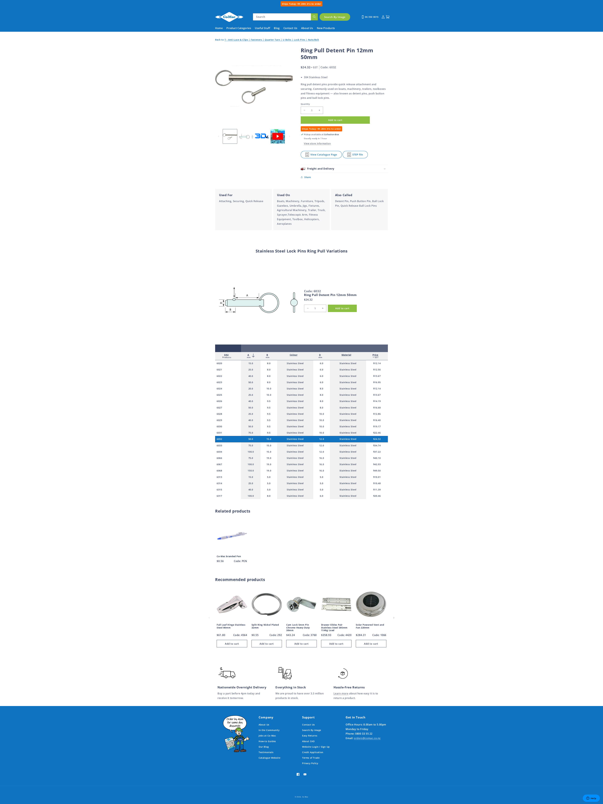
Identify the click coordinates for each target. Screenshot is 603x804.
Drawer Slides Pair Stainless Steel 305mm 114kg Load (334, 627)
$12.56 (377, 369)
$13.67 (377, 376)
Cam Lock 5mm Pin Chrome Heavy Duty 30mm (298, 627)
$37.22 (377, 451)
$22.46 (377, 432)
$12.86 (377, 413)
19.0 (268, 457)
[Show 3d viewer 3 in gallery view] (262, 136)
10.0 (268, 388)
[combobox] (285, 16)
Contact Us (308, 724)
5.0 (269, 476)
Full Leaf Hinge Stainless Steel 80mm (231, 626)
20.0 (250, 388)
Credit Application (312, 752)
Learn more (341, 693)
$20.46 (377, 495)
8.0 (269, 363)
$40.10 (377, 457)
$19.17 (377, 426)
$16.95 (377, 382)
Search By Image (311, 730)
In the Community (269, 730)
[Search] (314, 16)
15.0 (250, 363)
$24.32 (377, 438)
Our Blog (264, 746)
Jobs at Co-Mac (267, 735)
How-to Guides (267, 741)
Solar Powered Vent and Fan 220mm (370, 626)
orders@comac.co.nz (367, 738)
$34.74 (377, 445)
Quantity (305, 104)
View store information (317, 143)
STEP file (358, 155)
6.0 (321, 363)
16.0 (321, 457)
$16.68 (377, 407)
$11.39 (377, 489)
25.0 (250, 369)
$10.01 (377, 476)
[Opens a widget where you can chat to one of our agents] (591, 798)
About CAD (308, 741)
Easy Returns (309, 735)
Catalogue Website (269, 757)
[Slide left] (218, 136)
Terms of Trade (311, 757)
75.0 (250, 432)
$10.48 (377, 483)
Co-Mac (305, 797)
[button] (344, 169)
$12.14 (377, 363)
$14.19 (377, 401)
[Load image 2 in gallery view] (246, 136)
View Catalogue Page (323, 155)
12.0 (321, 438)
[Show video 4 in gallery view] (278, 136)
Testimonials (266, 752)
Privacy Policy (310, 763)
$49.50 (377, 470)
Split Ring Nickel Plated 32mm (265, 626)
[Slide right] (289, 136)
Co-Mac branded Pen (229, 556)
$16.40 (377, 420)
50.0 (250, 382)
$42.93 (377, 464)
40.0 (250, 376)
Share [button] (307, 177)
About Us (264, 724)
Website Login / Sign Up (316, 746)
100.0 (251, 451)
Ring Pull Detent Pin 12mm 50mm (330, 295)
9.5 (269, 401)
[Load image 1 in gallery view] (230, 136)
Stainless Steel (295, 363)
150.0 (251, 470)
